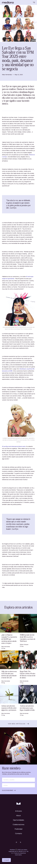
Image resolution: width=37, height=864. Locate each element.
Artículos (18, 811)
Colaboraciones (18, 824)
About (18, 815)
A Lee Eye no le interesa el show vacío (14, 446)
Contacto (18, 833)
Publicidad (18, 829)
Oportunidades (18, 820)
